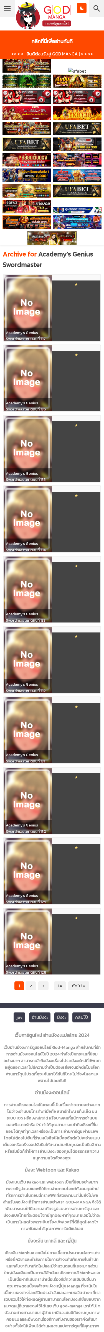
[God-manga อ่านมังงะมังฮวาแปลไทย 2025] (43, 26)
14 (60, 986)
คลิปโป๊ (81, 1017)
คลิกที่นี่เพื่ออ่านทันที (52, 41)
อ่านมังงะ (40, 1017)
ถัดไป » (78, 986)
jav (19, 1017)
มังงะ (61, 1017)
